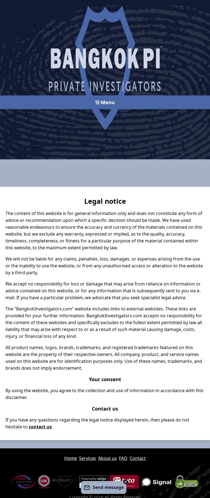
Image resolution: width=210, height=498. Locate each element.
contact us (40, 427)
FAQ (123, 458)
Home (70, 458)
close (125, 482)
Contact (138, 458)
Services (87, 458)
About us (107, 458)
